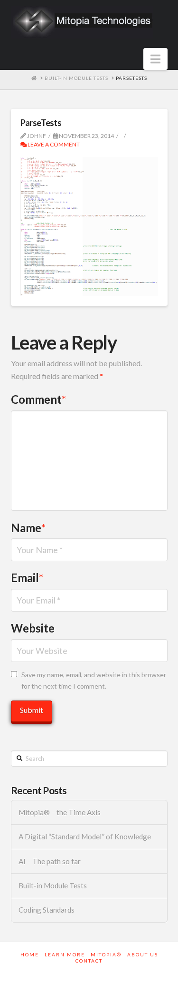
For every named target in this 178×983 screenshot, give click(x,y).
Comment (38, 399)
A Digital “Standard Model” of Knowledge (85, 836)
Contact (89, 961)
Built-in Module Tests (53, 885)
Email (27, 577)
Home (29, 954)
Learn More (65, 954)
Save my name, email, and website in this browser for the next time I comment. (93, 680)
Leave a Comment (53, 144)
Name (28, 528)
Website (33, 628)
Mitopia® (106, 954)
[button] (155, 59)
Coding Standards (47, 909)
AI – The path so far (50, 861)
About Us (142, 954)
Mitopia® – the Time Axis (60, 812)
